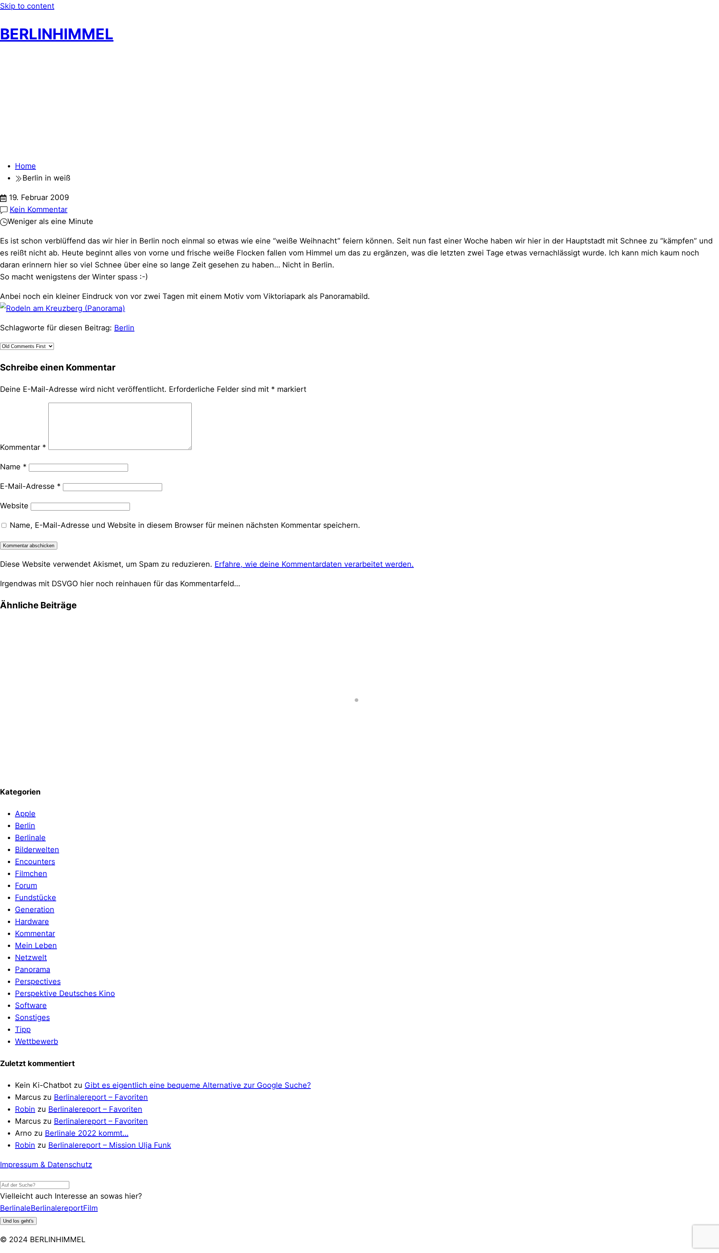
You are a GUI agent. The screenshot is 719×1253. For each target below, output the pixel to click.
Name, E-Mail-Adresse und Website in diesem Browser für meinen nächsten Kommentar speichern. (185, 525)
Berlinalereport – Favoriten (101, 1097)
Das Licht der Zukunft (46, 636)
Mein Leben (36, 945)
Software (31, 1005)
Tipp (23, 1029)
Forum (26, 885)
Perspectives (38, 981)
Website (14, 505)
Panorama (32, 969)
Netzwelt (31, 957)
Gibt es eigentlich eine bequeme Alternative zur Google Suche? (198, 1085)
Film (90, 1208)
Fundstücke (35, 897)
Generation (34, 909)
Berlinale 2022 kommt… (86, 1133)
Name (13, 466)
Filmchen (31, 873)
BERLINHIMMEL (56, 34)
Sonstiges (32, 1017)
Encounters (35, 861)
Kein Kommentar (38, 209)
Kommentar (23, 447)
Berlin (124, 327)
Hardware (32, 921)
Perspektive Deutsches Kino (65, 993)
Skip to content (27, 5)
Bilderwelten (37, 849)
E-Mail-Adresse (30, 486)
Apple (25, 813)
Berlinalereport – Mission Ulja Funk (109, 1145)
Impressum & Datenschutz (46, 1164)
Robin (25, 1109)
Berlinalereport (57, 1208)
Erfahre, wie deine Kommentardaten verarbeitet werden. (314, 564)
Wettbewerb (36, 1041)
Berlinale (30, 837)
